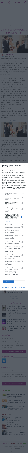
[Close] (24, 165)
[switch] (22, 197)
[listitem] (14, 194)
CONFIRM (8, 281)
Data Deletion (5, 287)
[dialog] (14, 226)
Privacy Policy (22, 287)
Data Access (14, 287)
